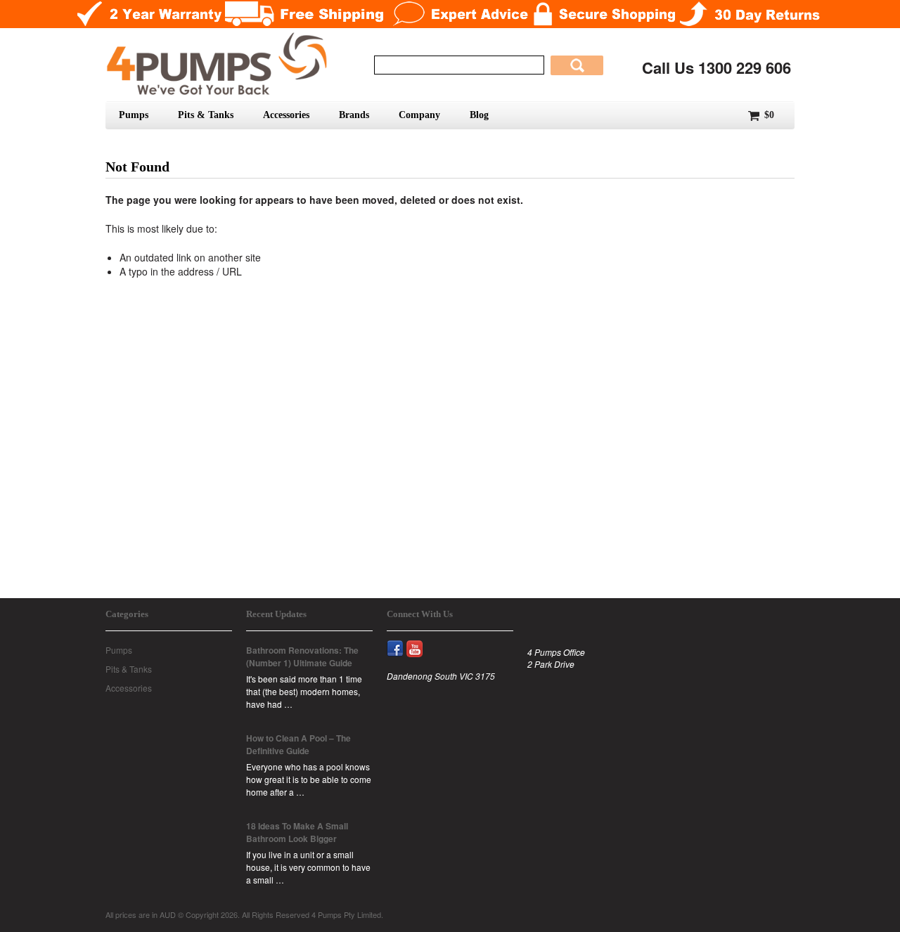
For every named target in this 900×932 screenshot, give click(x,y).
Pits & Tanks (205, 115)
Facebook (401, 640)
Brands (354, 115)
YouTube (420, 640)
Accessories (286, 115)
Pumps (133, 115)
